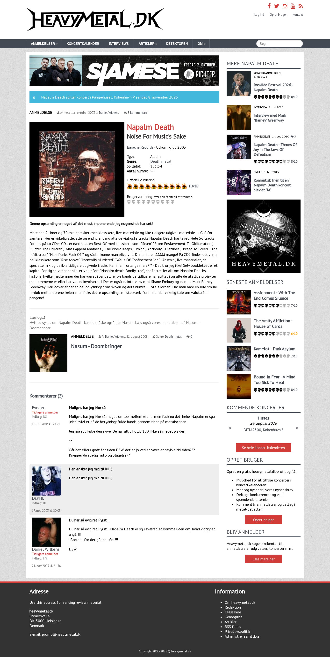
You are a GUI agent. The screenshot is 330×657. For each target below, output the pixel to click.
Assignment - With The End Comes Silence (274, 295)
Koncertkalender (83, 44)
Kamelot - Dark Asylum (274, 348)
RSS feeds (233, 626)
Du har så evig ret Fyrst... (89, 520)
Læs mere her (263, 559)
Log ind (259, 15)
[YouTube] (293, 5)
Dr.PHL (38, 498)
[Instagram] (285, 5)
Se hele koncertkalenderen (263, 447)
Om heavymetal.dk (240, 602)
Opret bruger (278, 15)
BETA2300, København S (264, 429)
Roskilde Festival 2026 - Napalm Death (273, 87)
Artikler (231, 621)
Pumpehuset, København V (113, 97)
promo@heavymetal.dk (61, 634)
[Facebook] (269, 5)
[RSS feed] (301, 5)
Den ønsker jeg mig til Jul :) (90, 468)
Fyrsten (38, 407)
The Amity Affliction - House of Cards (273, 323)
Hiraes (263, 418)
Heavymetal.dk (95, 20)
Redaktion (233, 607)
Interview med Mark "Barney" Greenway (270, 117)
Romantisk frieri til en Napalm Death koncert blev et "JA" (272, 185)
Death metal (160, 161)
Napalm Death (150, 127)
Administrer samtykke (242, 636)
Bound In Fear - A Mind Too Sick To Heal (274, 379)
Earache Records (140, 147)
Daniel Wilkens (109, 113)
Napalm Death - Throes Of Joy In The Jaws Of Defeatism (275, 149)
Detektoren (177, 44)
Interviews (119, 44)
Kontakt (298, 15)
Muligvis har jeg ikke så (87, 407)
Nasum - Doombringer (96, 346)
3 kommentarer (138, 113)
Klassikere (233, 612)
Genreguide (234, 616)
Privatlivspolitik (237, 631)
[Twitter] (276, 5)
